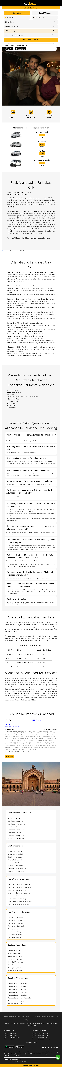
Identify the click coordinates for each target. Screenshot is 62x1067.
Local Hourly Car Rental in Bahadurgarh (20, 887)
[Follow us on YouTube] (57, 1047)
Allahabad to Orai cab (14, 818)
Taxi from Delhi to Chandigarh (12, 1037)
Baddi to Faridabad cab (15, 860)
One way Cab (8, 1023)
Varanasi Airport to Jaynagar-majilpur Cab (21, 1001)
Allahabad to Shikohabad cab (17, 827)
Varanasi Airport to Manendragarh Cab (19, 998)
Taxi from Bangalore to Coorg (40, 1035)
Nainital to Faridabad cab (15, 854)
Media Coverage (20, 1054)
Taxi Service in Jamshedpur (16, 920)
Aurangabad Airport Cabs (15, 956)
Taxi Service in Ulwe (14, 929)
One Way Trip (39, 17)
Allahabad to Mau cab (14, 833)
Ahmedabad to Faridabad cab (17, 869)
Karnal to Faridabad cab (15, 857)
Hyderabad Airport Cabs (15, 962)
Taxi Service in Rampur (15, 935)
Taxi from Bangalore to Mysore (40, 1033)
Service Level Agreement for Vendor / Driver (44, 1052)
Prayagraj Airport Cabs (15, 959)
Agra (23, 1017)
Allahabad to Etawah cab (15, 821)
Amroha (41, 1017)
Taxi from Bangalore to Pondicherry (41, 1039)
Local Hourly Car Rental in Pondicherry (20, 902)
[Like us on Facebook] (43, 1047)
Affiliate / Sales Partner (32, 1054)
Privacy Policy (17, 1052)
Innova (43, 1023)
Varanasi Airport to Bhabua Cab (17, 992)
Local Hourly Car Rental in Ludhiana (19, 884)
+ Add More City (10, 31)
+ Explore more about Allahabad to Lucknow (17, 751)
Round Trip (10, 17)
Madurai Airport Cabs (14, 953)
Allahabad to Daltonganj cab (16, 824)
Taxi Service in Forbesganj (16, 923)
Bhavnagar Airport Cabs (15, 968)
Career (6, 1054)
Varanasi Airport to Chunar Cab (17, 995)
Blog (40, 1054)
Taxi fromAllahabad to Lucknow (11, 720)
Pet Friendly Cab (31, 1025)
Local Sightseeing (34, 1023)
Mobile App (12, 1054)
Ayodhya (47, 1017)
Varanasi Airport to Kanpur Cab (17, 986)
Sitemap (44, 1054)
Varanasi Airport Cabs (14, 950)
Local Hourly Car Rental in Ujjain (17, 899)
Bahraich (54, 1017)
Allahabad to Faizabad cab (16, 830)
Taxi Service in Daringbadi (16, 926)
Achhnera (17, 1017)
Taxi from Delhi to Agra (10, 1033)
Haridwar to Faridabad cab (16, 851)
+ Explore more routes (31, 1042)
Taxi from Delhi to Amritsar (11, 1039)
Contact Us (7, 1055)
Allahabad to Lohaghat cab (16, 838)
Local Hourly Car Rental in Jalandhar (19, 893)
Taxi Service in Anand (14, 938)
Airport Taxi (24, 1023)
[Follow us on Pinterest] (54, 1047)
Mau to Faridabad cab (14, 863)
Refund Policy (26, 1052)
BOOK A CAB (9, 756)
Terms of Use (8, 1052)
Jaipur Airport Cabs (14, 965)
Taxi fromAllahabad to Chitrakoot (12, 725)
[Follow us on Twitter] (46, 1047)
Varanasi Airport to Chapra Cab (17, 983)
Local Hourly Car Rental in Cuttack (18, 904)
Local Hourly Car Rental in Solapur (18, 896)
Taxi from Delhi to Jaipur (10, 1035)
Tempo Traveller (51, 1023)
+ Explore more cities (31, 1020)
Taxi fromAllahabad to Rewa (37, 720)
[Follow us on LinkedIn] (49, 1047)
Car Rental (16, 1023)
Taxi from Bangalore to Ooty (39, 1037)
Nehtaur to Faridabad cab (16, 871)
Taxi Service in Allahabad (15, 917)
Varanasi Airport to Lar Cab (16, 1004)
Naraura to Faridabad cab (15, 866)
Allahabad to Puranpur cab (16, 835)
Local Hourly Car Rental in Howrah (18, 890)
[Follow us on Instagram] (51, 1047)
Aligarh (28, 1017)
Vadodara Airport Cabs (15, 971)
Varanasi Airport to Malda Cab (17, 989)
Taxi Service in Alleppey (15, 932)
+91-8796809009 (15, 1055)
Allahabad (34, 1017)
